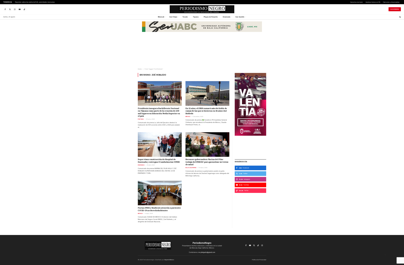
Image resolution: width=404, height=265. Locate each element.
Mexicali (161, 17)
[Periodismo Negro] (202, 9)
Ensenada (226, 17)
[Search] (400, 17)
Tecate (185, 17)
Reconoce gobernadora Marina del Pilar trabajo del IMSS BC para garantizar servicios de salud (206, 162)
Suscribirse (394, 9)
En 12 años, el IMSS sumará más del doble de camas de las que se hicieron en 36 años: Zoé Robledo (206, 111)
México (187, 116)
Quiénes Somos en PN (373, 2)
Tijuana (196, 17)
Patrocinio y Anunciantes (391, 2)
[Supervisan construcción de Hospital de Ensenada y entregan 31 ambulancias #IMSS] (160, 144)
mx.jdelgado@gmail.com (206, 252)
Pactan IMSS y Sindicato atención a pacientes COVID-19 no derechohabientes (159, 209)
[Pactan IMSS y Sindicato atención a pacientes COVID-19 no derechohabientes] (160, 193)
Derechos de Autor (356, 2)
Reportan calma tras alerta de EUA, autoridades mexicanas (35, 2)
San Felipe (173, 17)
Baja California (190, 167)
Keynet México (169, 259)
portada (141, 119)
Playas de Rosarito (211, 17)
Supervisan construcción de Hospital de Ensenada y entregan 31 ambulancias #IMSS (159, 160)
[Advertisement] (202, 51)
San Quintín (239, 17)
